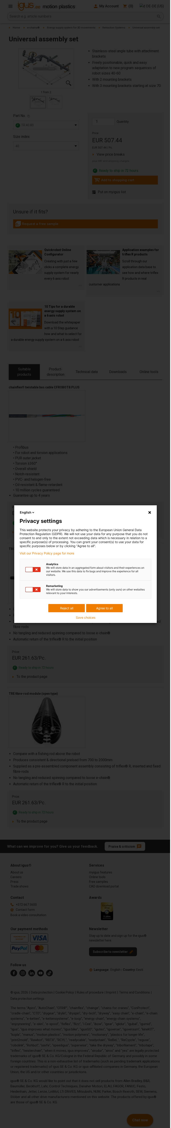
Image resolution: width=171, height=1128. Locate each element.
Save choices (85, 617)
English (25, 512)
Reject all (66, 608)
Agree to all (104, 608)
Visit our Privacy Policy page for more (47, 553)
